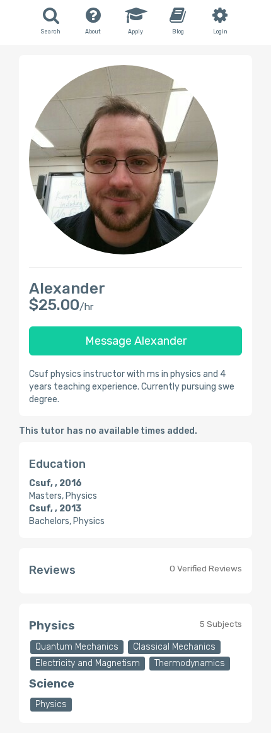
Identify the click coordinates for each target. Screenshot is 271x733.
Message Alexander (136, 341)
